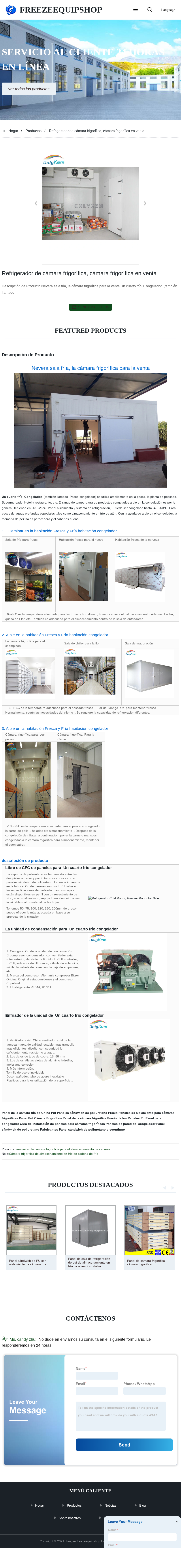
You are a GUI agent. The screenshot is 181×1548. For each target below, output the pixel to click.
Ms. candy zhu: (23, 1339)
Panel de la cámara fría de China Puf (29, 1112)
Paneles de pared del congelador (130, 1123)
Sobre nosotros (70, 1518)
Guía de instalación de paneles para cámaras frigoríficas (62, 1123)
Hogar (13, 131)
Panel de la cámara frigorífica (84, 1118)
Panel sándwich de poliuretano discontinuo (92, 1129)
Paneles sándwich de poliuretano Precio (87, 1112)
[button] (135, 10)
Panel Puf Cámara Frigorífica (40, 1118)
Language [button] (168, 10)
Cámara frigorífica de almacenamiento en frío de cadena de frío (53, 1153)
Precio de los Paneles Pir (126, 1118)
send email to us (93, 307)
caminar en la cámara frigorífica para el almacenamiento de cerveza (62, 1149)
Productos (33, 131)
